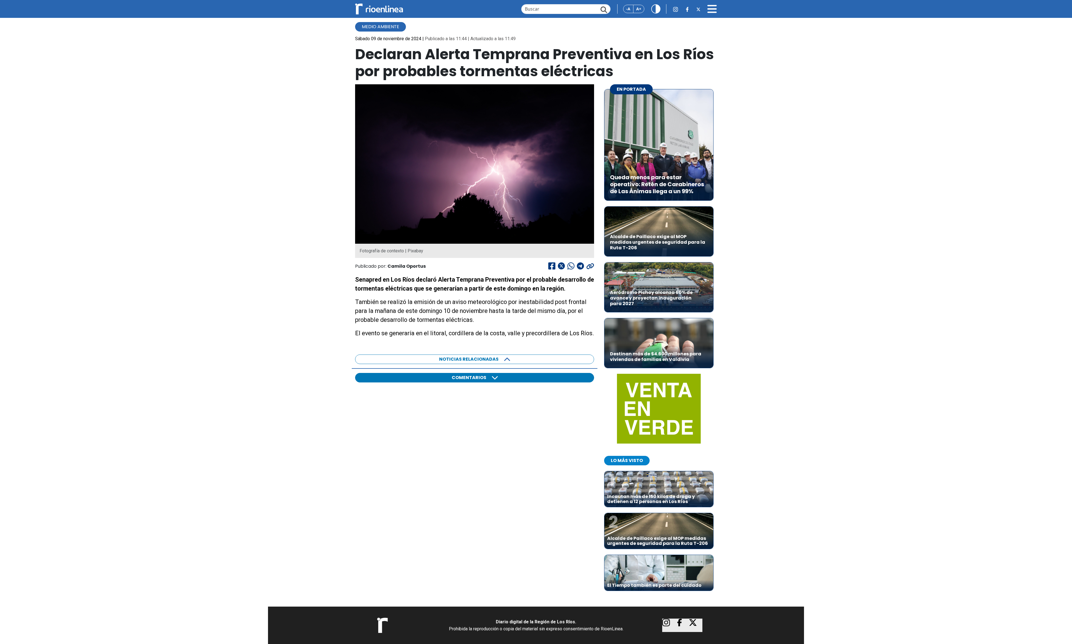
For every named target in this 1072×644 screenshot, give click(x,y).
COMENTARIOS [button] (469, 377)
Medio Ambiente (380, 26)
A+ (638, 8)
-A (628, 8)
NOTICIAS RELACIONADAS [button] (469, 359)
